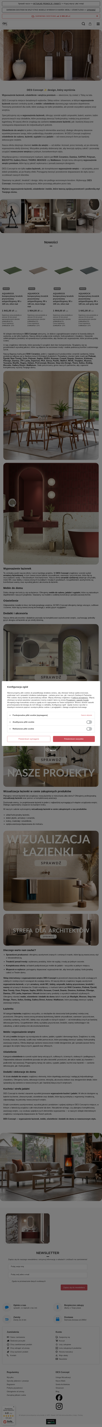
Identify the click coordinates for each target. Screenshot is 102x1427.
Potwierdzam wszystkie (74, 739)
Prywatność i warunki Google (77, 700)
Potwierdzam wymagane (28, 739)
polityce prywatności (80, 698)
